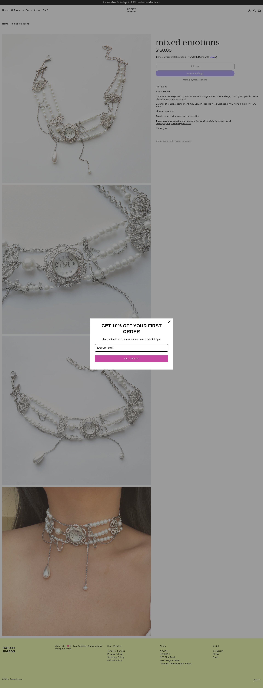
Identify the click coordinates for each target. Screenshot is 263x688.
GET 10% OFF (131, 358)
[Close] (169, 321)
